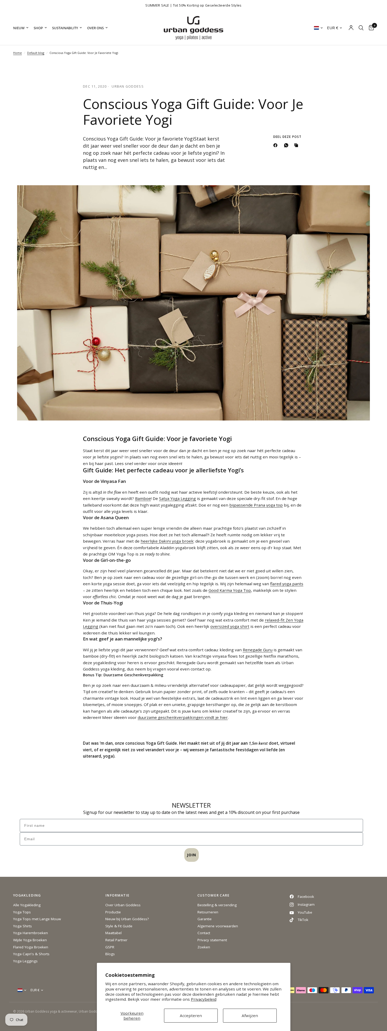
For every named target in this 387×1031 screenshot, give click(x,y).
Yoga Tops (22, 912)
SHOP (38, 28)
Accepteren (191, 1015)
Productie (113, 912)
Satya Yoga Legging (177, 498)
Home (17, 53)
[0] (370, 28)
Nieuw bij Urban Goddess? (127, 919)
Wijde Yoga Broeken (30, 940)
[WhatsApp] (287, 145)
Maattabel (113, 932)
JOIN (191, 854)
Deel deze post (287, 136)
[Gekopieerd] (297, 145)
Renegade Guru (257, 649)
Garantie (204, 919)
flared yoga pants (286, 583)
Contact (203, 932)
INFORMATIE (117, 895)
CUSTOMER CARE (213, 895)
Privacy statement (212, 940)
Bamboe (143, 498)
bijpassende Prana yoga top (256, 505)
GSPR (109, 947)
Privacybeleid (203, 999)
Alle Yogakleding (27, 905)
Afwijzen (250, 1015)
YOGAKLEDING (27, 895)
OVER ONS (95, 28)
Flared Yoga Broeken (30, 947)
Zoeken (203, 947)
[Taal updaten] (318, 28)
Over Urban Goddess (123, 905)
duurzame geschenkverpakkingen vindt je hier (183, 717)
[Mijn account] (351, 28)
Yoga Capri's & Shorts (31, 954)
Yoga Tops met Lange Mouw (37, 919)
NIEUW (18, 28)
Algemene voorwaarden (217, 926)
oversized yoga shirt (229, 626)
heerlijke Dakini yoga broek (167, 541)
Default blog (35, 53)
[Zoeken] (361, 28)
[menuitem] (22, 28)
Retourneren (207, 912)
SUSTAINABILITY (65, 28)
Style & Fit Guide (118, 926)
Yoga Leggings (25, 961)
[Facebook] (276, 145)
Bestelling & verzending (217, 905)
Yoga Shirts (22, 926)
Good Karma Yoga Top (230, 590)
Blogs (110, 954)
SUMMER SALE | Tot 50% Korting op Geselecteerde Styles (193, 5)
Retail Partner (116, 940)
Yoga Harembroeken (30, 932)
